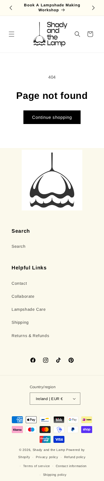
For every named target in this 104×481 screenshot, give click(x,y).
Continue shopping (52, 117)
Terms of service (36, 466)
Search (19, 246)
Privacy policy (47, 457)
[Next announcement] (93, 7)
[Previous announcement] (10, 7)
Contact (19, 283)
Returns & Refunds (30, 335)
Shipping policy (55, 474)
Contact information (71, 466)
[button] (11, 34)
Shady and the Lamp (49, 450)
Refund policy (75, 457)
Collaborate (23, 296)
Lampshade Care (29, 309)
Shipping (20, 322)
